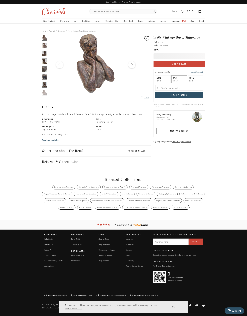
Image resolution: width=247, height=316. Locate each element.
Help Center (49, 239)
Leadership (130, 244)
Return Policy (49, 250)
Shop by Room (103, 261)
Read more (137, 114)
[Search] (154, 11)
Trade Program (76, 244)
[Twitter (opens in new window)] (203, 305)
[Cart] (200, 11)
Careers (129, 250)
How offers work (197, 72)
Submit (196, 242)
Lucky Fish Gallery (161, 45)
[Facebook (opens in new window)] (190, 305)
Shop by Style (103, 239)
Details (95, 107)
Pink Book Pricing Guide (53, 261)
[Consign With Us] (188, 11)
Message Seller (179, 131)
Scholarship (130, 261)
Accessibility (49, 266)
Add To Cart (179, 64)
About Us (129, 239)
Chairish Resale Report (134, 266)
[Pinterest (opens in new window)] (196, 305)
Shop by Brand (104, 244)
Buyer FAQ (75, 239)
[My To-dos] (182, 11)
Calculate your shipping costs (54, 134)
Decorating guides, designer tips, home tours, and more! (174, 255)
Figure (45, 129)
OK (173, 307)
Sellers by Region (105, 255)
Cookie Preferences (73, 308)
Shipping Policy (50, 255)
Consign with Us (77, 255)
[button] (194, 11)
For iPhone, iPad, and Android (164, 266)
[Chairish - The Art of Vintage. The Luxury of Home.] (54, 11)
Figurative (100, 121)
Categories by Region (106, 250)
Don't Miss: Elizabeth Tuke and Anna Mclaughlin (123, 2)
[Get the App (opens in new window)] (159, 277)
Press (128, 255)
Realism (109, 121)
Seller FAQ (75, 261)
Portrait (52, 129)
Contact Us (48, 244)
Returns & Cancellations (95, 162)
